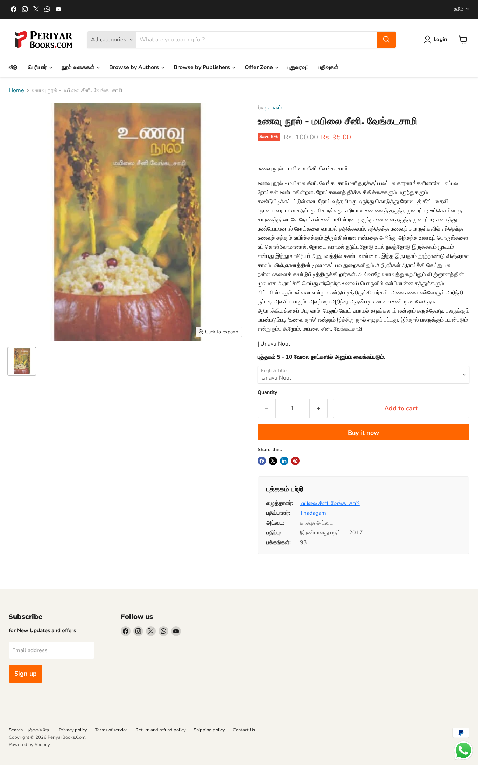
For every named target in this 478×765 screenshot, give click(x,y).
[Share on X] (273, 461)
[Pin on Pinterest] (295, 461)
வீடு (13, 67)
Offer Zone (259, 67)
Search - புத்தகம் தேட (30, 730)
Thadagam (313, 513)
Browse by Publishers (202, 67)
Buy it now (363, 433)
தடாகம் (273, 107)
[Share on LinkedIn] (284, 461)
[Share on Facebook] (262, 461)
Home (16, 90)
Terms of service (111, 730)
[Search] (386, 40)
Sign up (25, 673)
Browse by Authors (134, 67)
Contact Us (244, 730)
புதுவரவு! (298, 67)
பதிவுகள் (328, 67)
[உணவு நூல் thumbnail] (22, 361)
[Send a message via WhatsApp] (463, 750)
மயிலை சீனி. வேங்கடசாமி (330, 503)
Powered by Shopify (29, 745)
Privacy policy (73, 730)
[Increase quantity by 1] (319, 408)
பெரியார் (38, 67)
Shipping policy (209, 730)
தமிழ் (459, 9)
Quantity (267, 392)
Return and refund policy (160, 730)
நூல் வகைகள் (79, 67)
